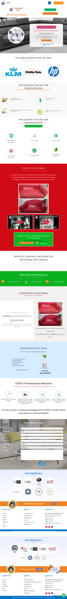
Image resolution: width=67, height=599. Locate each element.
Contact (5, 437)
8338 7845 (47, 44)
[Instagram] (49, 527)
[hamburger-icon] (49, 2)
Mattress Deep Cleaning (29, 522)
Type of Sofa (6, 443)
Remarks (5, 450)
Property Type (7, 431)
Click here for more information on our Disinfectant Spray (16, 312)
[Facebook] (52, 527)
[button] (46, 27)
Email (5, 434)
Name (5, 428)
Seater (5, 447)
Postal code (6, 440)
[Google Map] (46, 527)
